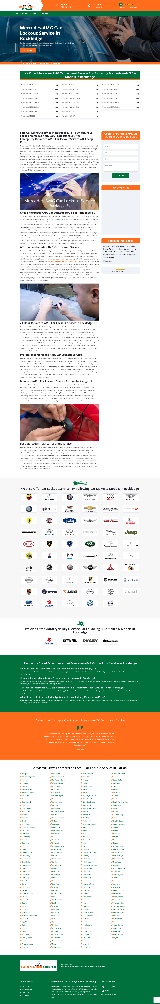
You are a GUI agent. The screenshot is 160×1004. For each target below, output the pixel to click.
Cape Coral (25, 830)
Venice (115, 881)
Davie (24, 884)
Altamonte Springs (28, 777)
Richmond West (88, 934)
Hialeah (55, 815)
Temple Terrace (118, 849)
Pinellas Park (87, 897)
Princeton (86, 928)
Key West (55, 868)
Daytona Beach (27, 887)
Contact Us (35, 13)
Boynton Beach (27, 811)
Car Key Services (27, 986)
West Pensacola (118, 912)
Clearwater (25, 843)
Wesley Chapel (118, 897)
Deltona (24, 903)
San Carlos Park (118, 783)
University (116, 871)
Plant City (86, 903)
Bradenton (25, 815)
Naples (85, 789)
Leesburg (55, 909)
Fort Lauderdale (27, 944)
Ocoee (85, 830)
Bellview (25, 799)
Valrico (115, 878)
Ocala (84, 827)
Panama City (87, 878)
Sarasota (116, 789)
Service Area (46, 13)
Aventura (25, 783)
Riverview (86, 941)
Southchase (117, 805)
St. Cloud (116, 811)
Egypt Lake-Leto (27, 922)
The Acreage (117, 852)
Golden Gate (56, 799)
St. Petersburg (118, 815)
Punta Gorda (87, 931)
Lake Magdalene (58, 881)
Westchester (117, 919)
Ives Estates (56, 840)
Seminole (116, 796)
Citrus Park (26, 840)
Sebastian (116, 793)
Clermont (25, 846)
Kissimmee (56, 875)
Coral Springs (26, 862)
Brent (24, 821)
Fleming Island (27, 938)
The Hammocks (118, 859)
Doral (24, 906)
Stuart (115, 818)
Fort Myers (25, 947)
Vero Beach (117, 884)
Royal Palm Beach (119, 774)
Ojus (84, 834)
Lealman (55, 906)
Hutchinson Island (58, 830)
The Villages (117, 862)
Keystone (55, 871)
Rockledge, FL (110, 994)
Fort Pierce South (58, 777)
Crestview (25, 875)
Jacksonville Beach (58, 846)
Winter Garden (118, 925)
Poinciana (86, 909)
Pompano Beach (88, 912)
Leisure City (56, 916)
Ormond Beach (88, 840)
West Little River (118, 903)
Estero (24, 928)
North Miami (87, 805)
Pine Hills (86, 890)
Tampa (115, 843)
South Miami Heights (120, 802)
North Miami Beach (89, 808)
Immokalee (56, 834)
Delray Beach (26, 900)
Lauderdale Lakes (58, 900)
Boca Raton (26, 805)
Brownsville (26, 824)
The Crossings (118, 856)
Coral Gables (26, 859)
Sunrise (115, 827)
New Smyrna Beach (89, 796)
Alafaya (24, 774)
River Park (86, 938)
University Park (118, 875)
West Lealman (118, 900)
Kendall (54, 862)
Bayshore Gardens (28, 793)
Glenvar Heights (57, 796)
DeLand (24, 897)
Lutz (53, 919)
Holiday (54, 821)
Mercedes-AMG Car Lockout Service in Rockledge (43, 63)
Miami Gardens (88, 774)
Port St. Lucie (87, 925)
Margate (55, 931)
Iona (53, 837)
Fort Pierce (56, 774)
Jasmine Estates (57, 849)
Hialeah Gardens (58, 818)
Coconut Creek (27, 852)
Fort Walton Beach (58, 780)
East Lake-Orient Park (29, 916)
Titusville (116, 865)
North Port (86, 811)
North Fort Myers (89, 799)
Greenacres (56, 805)
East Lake (25, 912)
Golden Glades (57, 802)
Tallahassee (117, 834)
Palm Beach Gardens (90, 852)
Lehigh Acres (56, 912)
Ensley (24, 925)
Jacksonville (56, 843)
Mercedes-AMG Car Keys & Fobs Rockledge (90, 966)
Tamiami (116, 840)
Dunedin (25, 909)
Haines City (56, 808)
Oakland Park (87, 821)
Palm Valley (86, 871)
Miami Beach (56, 947)
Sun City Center (118, 821)
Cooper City (26, 856)
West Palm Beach (119, 909)
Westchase (116, 916)
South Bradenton (119, 799)
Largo (54, 897)
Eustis (24, 931)
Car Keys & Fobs (27, 8)
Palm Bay (86, 849)
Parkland (86, 881)
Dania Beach (26, 881)
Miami (54, 944)
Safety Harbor (118, 780)
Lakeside (55, 890)
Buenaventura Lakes (29, 827)
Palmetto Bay (87, 875)
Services (24, 13)
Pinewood (86, 900)
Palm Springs (87, 868)
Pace (84, 846)
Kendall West (56, 865)
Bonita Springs (27, 808)
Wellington (117, 893)
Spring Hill (116, 808)
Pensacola (86, 887)
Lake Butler (56, 878)
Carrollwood (26, 834)
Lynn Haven (56, 922)
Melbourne (56, 938)
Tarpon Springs (118, 846)
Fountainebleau (57, 783)
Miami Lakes (87, 777)
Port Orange (87, 919)
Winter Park (117, 931)
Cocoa (24, 849)
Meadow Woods (57, 934)
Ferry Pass (25, 934)
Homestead (56, 827)
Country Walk (26, 871)
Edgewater (25, 919)
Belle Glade (26, 796)
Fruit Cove (55, 789)
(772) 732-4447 (110, 986)
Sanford (116, 786)
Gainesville (56, 793)
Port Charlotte (88, 916)
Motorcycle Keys (27, 989)
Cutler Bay (25, 878)
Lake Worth (56, 884)
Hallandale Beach (58, 811)
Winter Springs (118, 934)
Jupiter (54, 856)
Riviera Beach (87, 944)
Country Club (26, 868)
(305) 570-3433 (28, 50)
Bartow (24, 786)
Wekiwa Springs (118, 890)
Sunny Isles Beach (119, 824)
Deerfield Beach (27, 893)
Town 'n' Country (119, 868)
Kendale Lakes (57, 859)
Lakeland (55, 887)
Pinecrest (86, 893)
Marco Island (56, 928)
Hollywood (56, 824)
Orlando (85, 837)
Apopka (24, 780)
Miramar (86, 783)
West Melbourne (119, 906)
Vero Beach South (119, 887)
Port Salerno (87, 922)
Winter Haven (117, 928)
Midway (85, 780)
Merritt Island (57, 941)
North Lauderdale (89, 802)
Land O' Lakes (57, 893)
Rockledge (86, 947)
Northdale (86, 815)
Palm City (86, 856)
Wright (115, 938)
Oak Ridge (86, 818)
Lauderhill (55, 903)
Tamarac (116, 837)
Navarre (85, 793)
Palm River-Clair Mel (90, 865)
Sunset (115, 830)
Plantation (86, 906)
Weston (115, 922)
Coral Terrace (26, 865)
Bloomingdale (26, 802)
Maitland (55, 925)
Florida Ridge (26, 941)
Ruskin (115, 777)
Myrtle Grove (87, 786)
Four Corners (56, 786)
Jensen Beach (57, 852)
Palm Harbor (87, 862)
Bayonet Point (27, 789)
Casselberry (26, 837)
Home (16, 13)
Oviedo (85, 843)
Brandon (25, 818)
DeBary (24, 890)
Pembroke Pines (88, 884)
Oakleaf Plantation (89, 824)
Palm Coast (86, 859)
